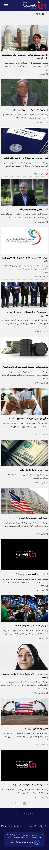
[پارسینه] (33, 5)
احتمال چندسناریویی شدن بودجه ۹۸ (32, 574)
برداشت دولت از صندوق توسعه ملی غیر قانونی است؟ (25, 367)
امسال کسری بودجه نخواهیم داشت (33, 209)
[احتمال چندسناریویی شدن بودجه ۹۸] (24, 554)
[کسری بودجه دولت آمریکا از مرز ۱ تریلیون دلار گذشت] (24, 141)
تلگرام (34, 826)
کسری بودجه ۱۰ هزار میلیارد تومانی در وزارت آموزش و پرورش (25, 675)
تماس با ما (28, 813)
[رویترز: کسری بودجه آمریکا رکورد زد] (24, 501)
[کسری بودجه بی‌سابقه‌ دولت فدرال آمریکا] (24, 765)
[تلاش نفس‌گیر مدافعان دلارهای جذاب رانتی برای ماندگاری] (24, 295)
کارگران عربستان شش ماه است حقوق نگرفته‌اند (28, 418)
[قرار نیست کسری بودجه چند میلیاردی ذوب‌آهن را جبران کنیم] (24, 240)
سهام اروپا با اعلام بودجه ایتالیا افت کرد (31, 626)
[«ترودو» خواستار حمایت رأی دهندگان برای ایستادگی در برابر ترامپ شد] (24, 38)
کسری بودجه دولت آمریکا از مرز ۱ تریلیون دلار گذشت (26, 158)
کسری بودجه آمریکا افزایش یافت (34, 470)
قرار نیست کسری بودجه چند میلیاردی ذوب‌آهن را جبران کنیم (25, 259)
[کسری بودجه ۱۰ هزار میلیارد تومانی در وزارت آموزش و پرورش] (24, 657)
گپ (44, 826)
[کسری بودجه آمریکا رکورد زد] (24, 711)
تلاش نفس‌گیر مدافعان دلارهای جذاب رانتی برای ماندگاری (27, 314)
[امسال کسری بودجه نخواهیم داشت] (24, 192)
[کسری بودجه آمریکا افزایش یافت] (24, 453)
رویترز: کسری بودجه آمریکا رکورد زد (33, 518)
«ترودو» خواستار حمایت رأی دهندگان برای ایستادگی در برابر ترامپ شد (25, 57)
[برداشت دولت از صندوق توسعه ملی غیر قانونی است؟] (24, 350)
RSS (18, 813)
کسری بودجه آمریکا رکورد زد (36, 728)
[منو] (6, 6)
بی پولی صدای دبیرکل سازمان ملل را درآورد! (30, 110)
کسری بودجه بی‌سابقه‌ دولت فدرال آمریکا (30, 785)
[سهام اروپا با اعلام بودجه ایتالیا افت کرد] (24, 608)
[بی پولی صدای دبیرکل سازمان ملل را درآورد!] (24, 92)
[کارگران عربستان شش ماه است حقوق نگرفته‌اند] (24, 401)
